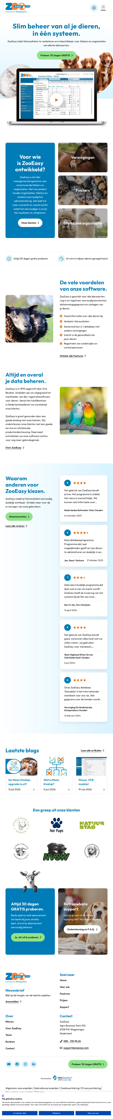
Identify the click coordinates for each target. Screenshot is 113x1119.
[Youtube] (9, 1064)
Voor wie (65, 987)
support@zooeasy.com (76, 1047)
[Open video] (56, 100)
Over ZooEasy (13, 447)
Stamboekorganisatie (82, 223)
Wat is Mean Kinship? (51, 782)
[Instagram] (25, 1064)
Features (65, 993)
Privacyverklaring (91, 1088)
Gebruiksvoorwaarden (46, 1088)
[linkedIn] (33, 1064)
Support (64, 1007)
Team (9, 1035)
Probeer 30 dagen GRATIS (55, 55)
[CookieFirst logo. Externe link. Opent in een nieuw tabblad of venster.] (3, 1096)
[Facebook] (17, 1064)
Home (63, 980)
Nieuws (10, 1021)
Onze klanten (28, 222)
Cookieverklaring (69, 1088)
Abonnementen (17, 516)
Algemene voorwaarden (19, 1088)
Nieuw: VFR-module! (87, 782)
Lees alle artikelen (91, 750)
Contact (10, 1048)
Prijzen (64, 1000)
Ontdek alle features (71, 355)
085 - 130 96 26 (72, 1041)
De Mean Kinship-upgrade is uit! (19, 782)
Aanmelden (12, 1001)
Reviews (10, 1041)
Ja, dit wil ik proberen (26, 937)
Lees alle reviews (15, 526)
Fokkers (83, 190)
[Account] (94, 8)
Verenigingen (83, 157)
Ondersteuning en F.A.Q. (81, 929)
